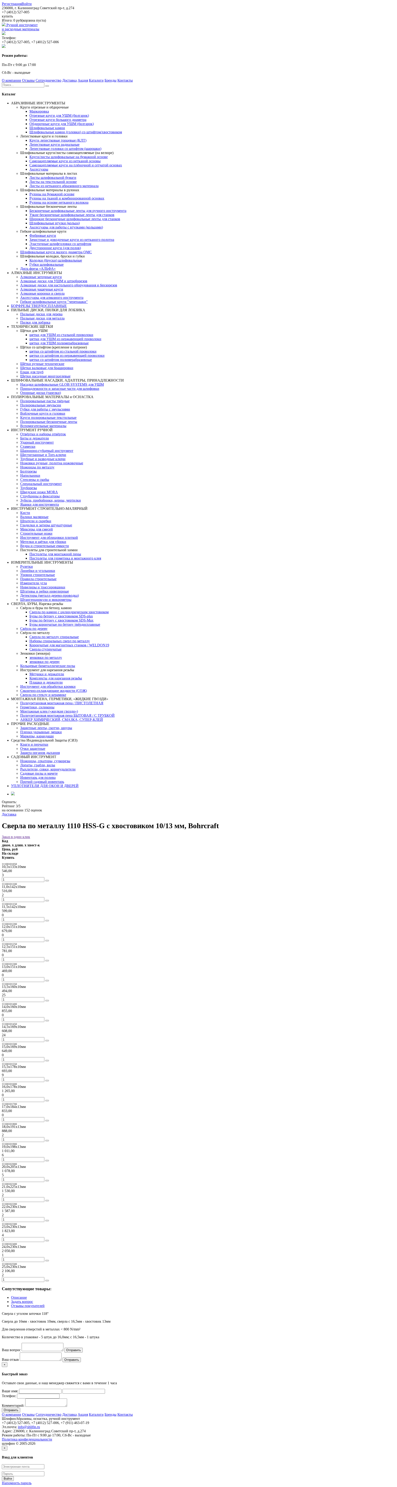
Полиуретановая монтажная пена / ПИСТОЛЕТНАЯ (61, 703)
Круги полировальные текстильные (48, 418)
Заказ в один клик (16, 837)
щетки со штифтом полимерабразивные (60, 360)
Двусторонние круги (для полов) (55, 248)
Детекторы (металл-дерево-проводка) (49, 595)
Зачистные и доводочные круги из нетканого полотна (71, 240)
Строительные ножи (36, 533)
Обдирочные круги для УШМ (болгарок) (61, 124)
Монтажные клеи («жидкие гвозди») (49, 711)
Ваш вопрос (11, 1350)
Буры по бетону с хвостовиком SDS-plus (61, 616)
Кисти (25, 513)
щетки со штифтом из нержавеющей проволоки (67, 355)
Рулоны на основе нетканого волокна (58, 202)
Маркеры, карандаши (37, 736)
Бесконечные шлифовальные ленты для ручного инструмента (77, 211)
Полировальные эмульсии (40, 405)
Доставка (69, 80)
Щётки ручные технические (42, 364)
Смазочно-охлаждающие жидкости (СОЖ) (53, 691)
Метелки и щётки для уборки (43, 542)
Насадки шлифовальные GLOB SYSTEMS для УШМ (62, 384)
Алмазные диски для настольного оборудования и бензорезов (68, 285)
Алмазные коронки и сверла (42, 293)
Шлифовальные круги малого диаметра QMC (56, 252)
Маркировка (39, 111)
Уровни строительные (37, 575)
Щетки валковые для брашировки (46, 368)
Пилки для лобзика (35, 322)
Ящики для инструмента (39, 504)
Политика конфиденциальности (27, 1439)
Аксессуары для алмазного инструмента (51, 298)
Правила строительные (38, 579)
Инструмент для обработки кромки (48, 686)
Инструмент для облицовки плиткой (49, 537)
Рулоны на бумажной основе (51, 194)
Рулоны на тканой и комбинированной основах (66, 198)
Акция (83, 80)
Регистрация (12, 4)
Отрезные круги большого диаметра (57, 120)
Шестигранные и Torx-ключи (43, 455)
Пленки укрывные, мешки (41, 732)
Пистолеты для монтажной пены (55, 554)
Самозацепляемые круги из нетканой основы (65, 161)
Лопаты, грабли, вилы (37, 765)
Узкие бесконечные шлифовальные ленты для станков (71, 215)
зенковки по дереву (44, 662)
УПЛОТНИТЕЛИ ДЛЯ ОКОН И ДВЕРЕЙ (45, 786)
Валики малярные (34, 517)
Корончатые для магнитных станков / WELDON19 (69, 645)
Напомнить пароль (16, 1483)
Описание (19, 1297)
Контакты (125, 80)
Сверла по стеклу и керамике (43, 695)
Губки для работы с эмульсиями (45, 409)
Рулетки (26, 566)
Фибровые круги (42, 235)
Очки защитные (32, 749)
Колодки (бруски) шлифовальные (55, 260)
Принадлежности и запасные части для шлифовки (59, 389)
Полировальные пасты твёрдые (45, 401)
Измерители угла (33, 583)
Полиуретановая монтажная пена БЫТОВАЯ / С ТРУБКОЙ (67, 715)
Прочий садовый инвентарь (42, 782)
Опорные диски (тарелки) (40, 393)
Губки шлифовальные (46, 264)
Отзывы (28, 80)
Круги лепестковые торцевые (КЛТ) (57, 140)
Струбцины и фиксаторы (40, 496)
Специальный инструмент (41, 484)
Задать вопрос (22, 1302)
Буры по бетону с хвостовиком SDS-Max (61, 620)
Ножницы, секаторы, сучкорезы (45, 761)
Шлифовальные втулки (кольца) (54, 223)
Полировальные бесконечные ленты (48, 422)
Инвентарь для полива (38, 777)
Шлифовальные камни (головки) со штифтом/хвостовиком (75, 132)
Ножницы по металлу (37, 467)
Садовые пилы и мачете (39, 773)
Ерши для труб (31, 372)
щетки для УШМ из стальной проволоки (61, 335)
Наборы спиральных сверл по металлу (59, 641)
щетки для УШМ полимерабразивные (59, 343)
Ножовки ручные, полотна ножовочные (51, 463)
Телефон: (9, 1396)
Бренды (110, 80)
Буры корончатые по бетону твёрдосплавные (64, 624)
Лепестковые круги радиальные (54, 144)
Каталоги (96, 80)
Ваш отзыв (10, 1359)
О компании (11, 80)
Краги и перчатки (34, 744)
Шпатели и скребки (35, 521)
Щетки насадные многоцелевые (45, 376)
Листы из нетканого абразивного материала (64, 186)
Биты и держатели (34, 438)
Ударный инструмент (37, 442)
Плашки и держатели (46, 682)
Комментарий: (13, 1405)
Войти (27, 4)
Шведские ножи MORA (39, 492)
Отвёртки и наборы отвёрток (43, 434)
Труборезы (28, 488)
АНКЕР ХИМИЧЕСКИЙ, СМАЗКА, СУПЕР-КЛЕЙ (61, 720)
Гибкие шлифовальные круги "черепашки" (54, 302)
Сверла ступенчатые (45, 649)
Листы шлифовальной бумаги (52, 178)
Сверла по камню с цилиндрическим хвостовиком (69, 612)
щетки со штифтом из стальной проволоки (62, 351)
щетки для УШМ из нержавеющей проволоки (65, 339)
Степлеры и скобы (34, 480)
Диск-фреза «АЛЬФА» (38, 269)
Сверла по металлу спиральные (54, 637)
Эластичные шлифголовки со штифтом (60, 244)
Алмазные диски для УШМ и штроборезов (53, 281)
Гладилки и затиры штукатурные (46, 525)
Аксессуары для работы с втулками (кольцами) (66, 227)
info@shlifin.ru (29, 1427)
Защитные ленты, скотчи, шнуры (46, 728)
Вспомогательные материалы (43, 426)
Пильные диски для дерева (41, 314)
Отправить (73, 1350)
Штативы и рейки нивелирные (44, 591)
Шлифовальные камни (47, 128)
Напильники (30, 475)
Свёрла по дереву (34, 629)
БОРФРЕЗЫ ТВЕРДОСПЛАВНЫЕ (39, 306)
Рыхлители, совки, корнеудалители (48, 769)
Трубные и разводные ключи (42, 459)
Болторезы (28, 471)
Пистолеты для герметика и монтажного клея (65, 558)
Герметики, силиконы (37, 707)
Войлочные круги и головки (42, 413)
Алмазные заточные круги (41, 277)
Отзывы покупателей (28, 1306)
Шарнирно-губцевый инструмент (46, 451)
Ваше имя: (10, 1391)
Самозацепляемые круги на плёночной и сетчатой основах (75, 165)
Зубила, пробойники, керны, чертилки (50, 500)
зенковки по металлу (45, 657)
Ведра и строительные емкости (44, 546)
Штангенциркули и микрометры (45, 600)
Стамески (27, 446)
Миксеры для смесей (36, 529)
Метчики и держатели (46, 674)
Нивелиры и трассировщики (42, 587)
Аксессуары (38, 169)
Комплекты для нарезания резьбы (55, 678)
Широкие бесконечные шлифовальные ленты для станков (74, 219)
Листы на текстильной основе (53, 182)
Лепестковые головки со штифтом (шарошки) (65, 149)
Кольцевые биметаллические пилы (47, 666)
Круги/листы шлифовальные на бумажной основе (68, 157)
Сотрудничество (48, 80)
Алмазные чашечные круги (41, 289)
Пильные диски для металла (42, 318)
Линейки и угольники (37, 571)
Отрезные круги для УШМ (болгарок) (59, 115)
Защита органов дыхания (40, 753)
